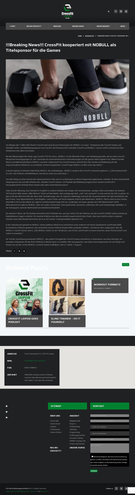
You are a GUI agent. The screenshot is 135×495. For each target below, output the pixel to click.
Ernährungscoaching (77, 435)
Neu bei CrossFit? (34, 26)
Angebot (74, 415)
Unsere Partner (55, 432)
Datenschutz (44, 491)
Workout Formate (107, 284)
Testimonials (55, 429)
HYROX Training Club (77, 441)
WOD (95, 288)
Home (80, 36)
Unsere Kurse (78, 26)
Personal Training (76, 438)
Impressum (33, 491)
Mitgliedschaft (75, 421)
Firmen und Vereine (77, 444)
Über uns (57, 26)
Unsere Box (54, 421)
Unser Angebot (103, 26)
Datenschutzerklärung (118, 457)
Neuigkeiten (89, 36)
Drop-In (72, 424)
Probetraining (75, 427)
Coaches (53, 427)
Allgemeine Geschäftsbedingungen (17, 491)
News (122, 26)
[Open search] (109, 12)
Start (12, 26)
